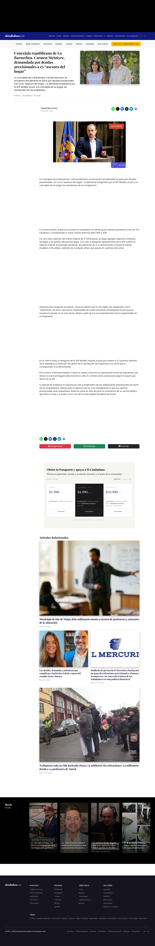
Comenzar (61, 511)
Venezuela (83, 896)
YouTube (125, 446)
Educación (112, 918)
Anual (127, 479)
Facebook (58, 889)
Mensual (117, 479)
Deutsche (98, 36)
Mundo (52, 36)
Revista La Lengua (110, 907)
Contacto (34, 900)
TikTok (56, 903)
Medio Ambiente (33, 44)
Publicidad (34, 896)
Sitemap (126, 931)
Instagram (58, 893)
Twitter (57, 896)
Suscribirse (89, 511)
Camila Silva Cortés (49, 108)
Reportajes (107, 903)
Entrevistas (120, 36)
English (89, 36)
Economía (47, 44)
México (66, 36)
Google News (56, 446)
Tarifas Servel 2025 (115, 931)
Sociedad (90, 44)
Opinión (109, 36)
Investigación (133, 36)
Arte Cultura (103, 44)
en (148, 931)
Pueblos (58, 44)
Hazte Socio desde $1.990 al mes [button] (126, 44)
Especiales (93, 918)
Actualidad (27, 95)
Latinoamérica (77, 36)
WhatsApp (90, 446)
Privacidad (34, 903)
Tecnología (133, 918)
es (144, 931)
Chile (59, 36)
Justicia (69, 44)
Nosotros (70, 931)
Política (19, 44)
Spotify (57, 907)
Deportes (143, 918)
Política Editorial (36, 893)
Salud (78, 918)
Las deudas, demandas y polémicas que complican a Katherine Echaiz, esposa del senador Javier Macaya (60, 673)
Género (79, 44)
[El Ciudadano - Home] (14, 36)
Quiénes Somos (36, 889)
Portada (37, 95)
